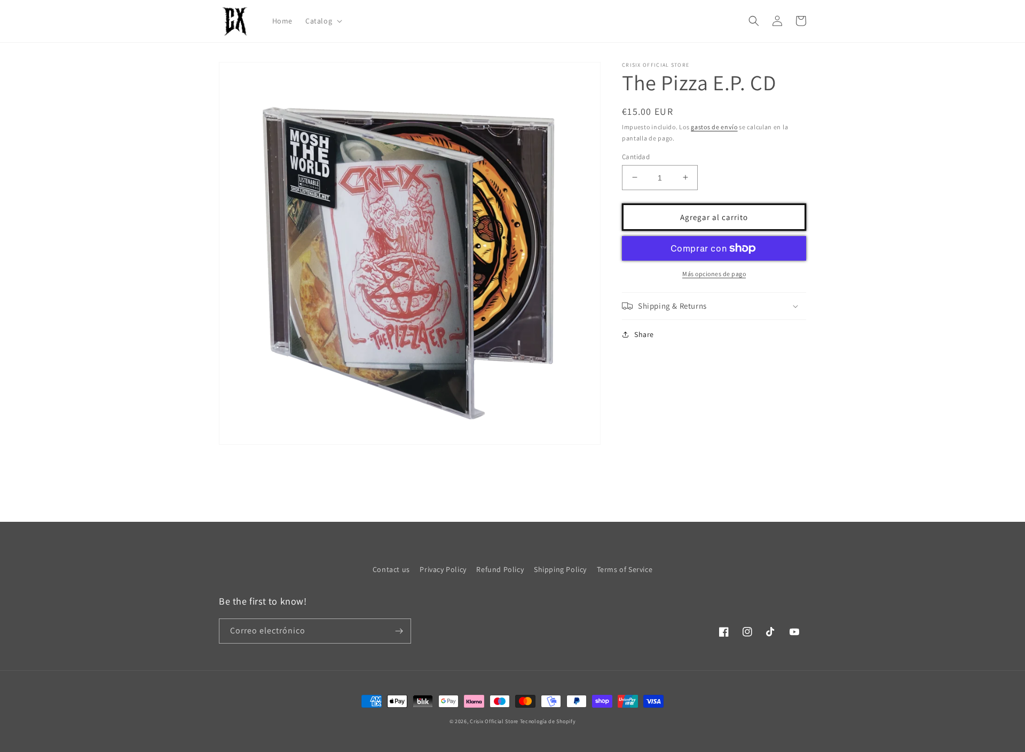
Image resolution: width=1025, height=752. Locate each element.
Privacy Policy (443, 569)
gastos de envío (714, 127)
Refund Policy (500, 569)
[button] (322, 21)
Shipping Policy (560, 569)
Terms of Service (625, 569)
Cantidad (636, 156)
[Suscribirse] (399, 631)
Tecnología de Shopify (548, 721)
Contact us (391, 569)
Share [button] (644, 334)
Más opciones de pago (714, 274)
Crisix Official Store (494, 721)
